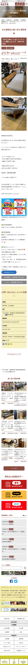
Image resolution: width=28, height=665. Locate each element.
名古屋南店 (16, 20)
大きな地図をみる (10, 371)
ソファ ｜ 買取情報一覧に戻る (14, 282)
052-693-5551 (15, 322)
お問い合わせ (7, 650)
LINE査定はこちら (9, 272)
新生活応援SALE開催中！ (9, 559)
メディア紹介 (7, 642)
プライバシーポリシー (21, 646)
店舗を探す (9, 20)
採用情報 (21, 638)
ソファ (4, 48)
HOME (3, 20)
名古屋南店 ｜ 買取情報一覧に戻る (14, 277)
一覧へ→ (24, 515)
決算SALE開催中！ (7, 541)
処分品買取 (7, 628)
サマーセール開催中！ (8, 524)
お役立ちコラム (7, 646)
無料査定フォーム (21, 650)
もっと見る (14, 468)
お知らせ (21, 642)
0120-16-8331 (6, 322)
